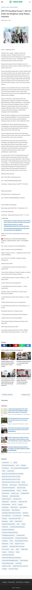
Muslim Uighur (18, 521)
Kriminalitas (26, 515)
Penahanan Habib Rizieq (8, 529)
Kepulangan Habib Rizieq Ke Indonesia (11, 512)
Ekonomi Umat (5, 493)
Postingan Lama (26, 394)
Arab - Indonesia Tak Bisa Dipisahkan (19, 468)
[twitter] (10, 345)
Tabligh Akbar (24, 549)
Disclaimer (27, 582)
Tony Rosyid (18, 563)
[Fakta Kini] (16, 2)
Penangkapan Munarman (8, 535)
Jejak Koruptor (14, 507)
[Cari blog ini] (30, 2)
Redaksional (5, 543)
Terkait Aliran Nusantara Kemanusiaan (11, 557)
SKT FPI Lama (5, 549)
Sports (17, 549)
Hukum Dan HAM (22, 501)
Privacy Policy (11, 582)
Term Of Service (19, 582)
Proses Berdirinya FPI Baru (21, 540)
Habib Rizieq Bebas (14, 496)
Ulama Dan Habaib (13, 568)
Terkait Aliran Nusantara (8, 554)
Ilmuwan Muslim (6, 504)
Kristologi (4, 518)
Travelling (4, 568)
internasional (5, 507)
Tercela (17, 552)
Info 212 (14, 504)
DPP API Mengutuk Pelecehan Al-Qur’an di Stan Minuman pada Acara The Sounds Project (18, 420)
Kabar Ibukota (23, 507)
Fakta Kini (18, 587)
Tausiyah (4, 552)
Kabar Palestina (6, 510)
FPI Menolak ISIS (25, 493)
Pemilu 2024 (5, 526)
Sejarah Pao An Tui (19, 543)
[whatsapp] (22, 345)
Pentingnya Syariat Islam (21, 538)
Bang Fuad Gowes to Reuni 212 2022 (11, 479)
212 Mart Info (5, 462)
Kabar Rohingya (16, 510)
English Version (15, 493)
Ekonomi (25, 490)
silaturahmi (5, 546)
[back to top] (28, 586)
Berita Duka (5, 485)
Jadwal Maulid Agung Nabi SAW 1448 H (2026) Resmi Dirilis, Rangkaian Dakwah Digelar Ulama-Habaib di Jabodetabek (18, 410)
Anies (17, 465)
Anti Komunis (5, 468)
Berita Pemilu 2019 (23, 485)
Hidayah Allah (5, 501)
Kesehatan (25, 512)
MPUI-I (11, 521)
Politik (11, 540)
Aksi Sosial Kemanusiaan (8, 465)
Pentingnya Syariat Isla (7, 538)
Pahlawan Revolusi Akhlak (8, 524)
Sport (12, 549)
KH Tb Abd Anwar (17, 515)
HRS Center (13, 501)
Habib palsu (5, 496)
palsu (18, 524)
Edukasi (19, 490)
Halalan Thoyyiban (6, 499)
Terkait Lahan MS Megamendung (10, 560)
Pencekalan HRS (20, 535)
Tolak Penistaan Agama (8, 563)
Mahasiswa (5, 521)
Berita (23, 482)
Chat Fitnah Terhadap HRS (8, 487)
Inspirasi (20, 504)
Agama (15, 462)
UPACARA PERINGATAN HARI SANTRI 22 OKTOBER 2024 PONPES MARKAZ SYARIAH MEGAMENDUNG (19, 448)
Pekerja (23, 524)
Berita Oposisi (13, 485)
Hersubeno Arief (17, 499)
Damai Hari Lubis (21, 487)
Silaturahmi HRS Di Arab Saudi (17, 546)
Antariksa (23, 465)
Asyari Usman (10, 471)
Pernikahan (5, 540)
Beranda (5, 582)
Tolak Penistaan (24, 560)
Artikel (3, 471)
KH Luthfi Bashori (6, 515)
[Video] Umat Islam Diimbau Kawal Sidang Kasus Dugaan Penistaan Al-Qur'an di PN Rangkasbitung (18, 429)
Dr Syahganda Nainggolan (8, 490)
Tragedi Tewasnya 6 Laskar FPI (20, 566)
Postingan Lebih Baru (7, 394)
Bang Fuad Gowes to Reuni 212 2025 (11, 482)
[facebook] (4, 345)
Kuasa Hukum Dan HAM (14, 518)
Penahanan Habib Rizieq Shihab (9, 532)
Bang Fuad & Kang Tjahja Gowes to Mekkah (12, 473)
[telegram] (28, 345)
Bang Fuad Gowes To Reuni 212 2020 (11, 476)
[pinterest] (16, 345)
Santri (11, 543)
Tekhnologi (11, 552)
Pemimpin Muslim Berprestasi (17, 526)
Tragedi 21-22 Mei (6, 566)
